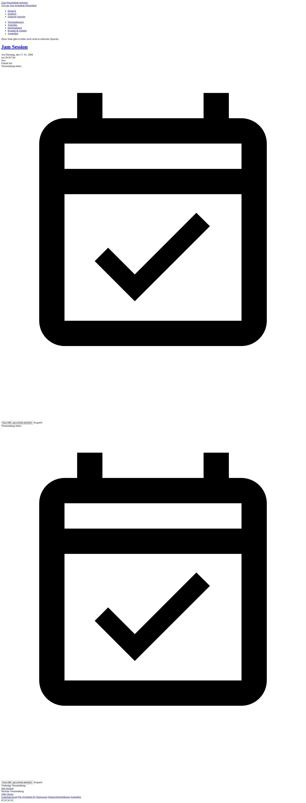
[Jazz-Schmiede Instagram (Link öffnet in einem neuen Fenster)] (6, 800)
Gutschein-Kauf (9, 797)
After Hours (7, 794)
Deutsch (12, 11)
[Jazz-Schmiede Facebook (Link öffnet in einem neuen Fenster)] (2, 800)
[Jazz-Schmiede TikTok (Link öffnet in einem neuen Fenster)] (12, 800)
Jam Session (14, 47)
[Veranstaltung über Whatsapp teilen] (25, 419)
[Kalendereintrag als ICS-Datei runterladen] (153, 370)
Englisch (12, 13)
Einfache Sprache (16, 16)
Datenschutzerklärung (59, 797)
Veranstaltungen (16, 22)
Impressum (41, 797)
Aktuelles (12, 25)
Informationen (15, 27)
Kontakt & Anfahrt (17, 30)
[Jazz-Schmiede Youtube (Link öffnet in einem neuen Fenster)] (9, 800)
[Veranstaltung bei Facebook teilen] (25, 395)
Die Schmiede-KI (27, 797)
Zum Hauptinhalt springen (14, 2)
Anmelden (13, 33)
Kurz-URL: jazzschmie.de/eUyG (17, 423)
